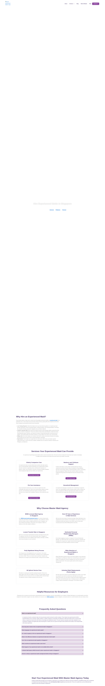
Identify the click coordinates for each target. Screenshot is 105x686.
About (66, 3)
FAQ (90, 3)
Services (71, 3)
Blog (78, 3)
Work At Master (84, 3)
